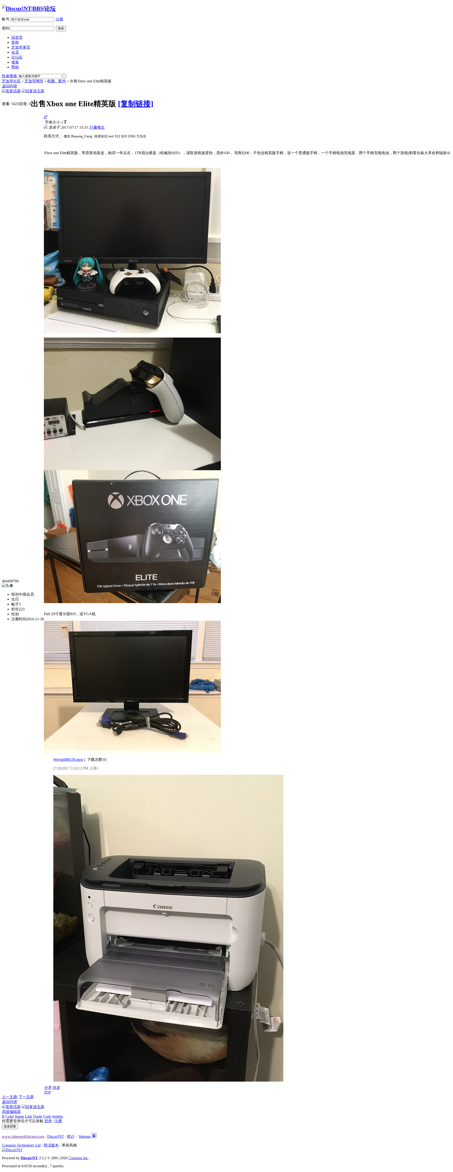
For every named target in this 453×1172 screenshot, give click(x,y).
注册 (59, 19)
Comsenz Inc (78, 1158)
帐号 (5, 19)
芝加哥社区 (11, 81)
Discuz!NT (55, 1136)
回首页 (17, 37)
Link (28, 1116)
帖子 (15, 604)
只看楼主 (97, 127)
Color (9, 1116)
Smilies (57, 1116)
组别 (15, 594)
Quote (37, 1116)
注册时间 (18, 619)
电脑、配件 (56, 81)
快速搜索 (9, 76)
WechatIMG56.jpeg (68, 759)
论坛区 (17, 57)
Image (19, 1116)
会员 (15, 52)
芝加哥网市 (34, 81)
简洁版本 (51, 1145)
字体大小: (53, 122)
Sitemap (85, 1136)
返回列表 (9, 86)
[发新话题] (11, 91)
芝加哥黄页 (20, 47)
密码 (5, 28)
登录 (48, 1121)
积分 (15, 609)
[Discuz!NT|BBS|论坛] (29, 8)
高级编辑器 (11, 1112)
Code (47, 1116)
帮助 (15, 67)
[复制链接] (135, 103)
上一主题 (9, 1097)
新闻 (15, 42)
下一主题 (26, 1097)
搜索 (15, 62)
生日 (15, 599)
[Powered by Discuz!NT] (12, 1150)
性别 (15, 614)
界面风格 (69, 1145)
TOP (47, 1092)
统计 (71, 1136)
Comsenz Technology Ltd (21, 1145)
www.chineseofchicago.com (23, 1136)
